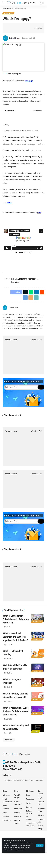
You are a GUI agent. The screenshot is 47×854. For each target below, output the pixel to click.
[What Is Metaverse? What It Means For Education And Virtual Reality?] (37, 710)
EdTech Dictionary (19, 278)
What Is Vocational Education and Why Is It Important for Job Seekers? (15, 637)
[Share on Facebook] (8, 26)
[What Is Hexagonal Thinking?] (37, 682)
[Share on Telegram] (29, 26)
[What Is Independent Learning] (37, 653)
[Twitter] (40, 308)
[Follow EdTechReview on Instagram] (26, 421)
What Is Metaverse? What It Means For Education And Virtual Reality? (16, 711)
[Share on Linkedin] (20, 26)
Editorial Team (14, 38)
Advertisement (10, 110)
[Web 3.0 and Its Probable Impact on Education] (37, 668)
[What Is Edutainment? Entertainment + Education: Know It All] (37, 618)
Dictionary (8, 13)
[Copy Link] (12, 30)
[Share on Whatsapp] (16, 26)
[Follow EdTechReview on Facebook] (6, 421)
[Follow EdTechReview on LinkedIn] (33, 421)
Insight (36, 731)
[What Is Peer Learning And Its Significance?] (37, 728)
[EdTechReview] (19, 3)
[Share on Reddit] (25, 26)
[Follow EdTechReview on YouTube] (19, 421)
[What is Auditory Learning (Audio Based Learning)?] (37, 696)
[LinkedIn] (43, 308)
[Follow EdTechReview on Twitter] (13, 421)
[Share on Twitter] (12, 26)
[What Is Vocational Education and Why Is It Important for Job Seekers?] (37, 636)
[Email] (8, 30)
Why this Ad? (37, 110)
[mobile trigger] (5, 3)
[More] (16, 30)
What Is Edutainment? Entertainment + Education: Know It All (16, 619)
